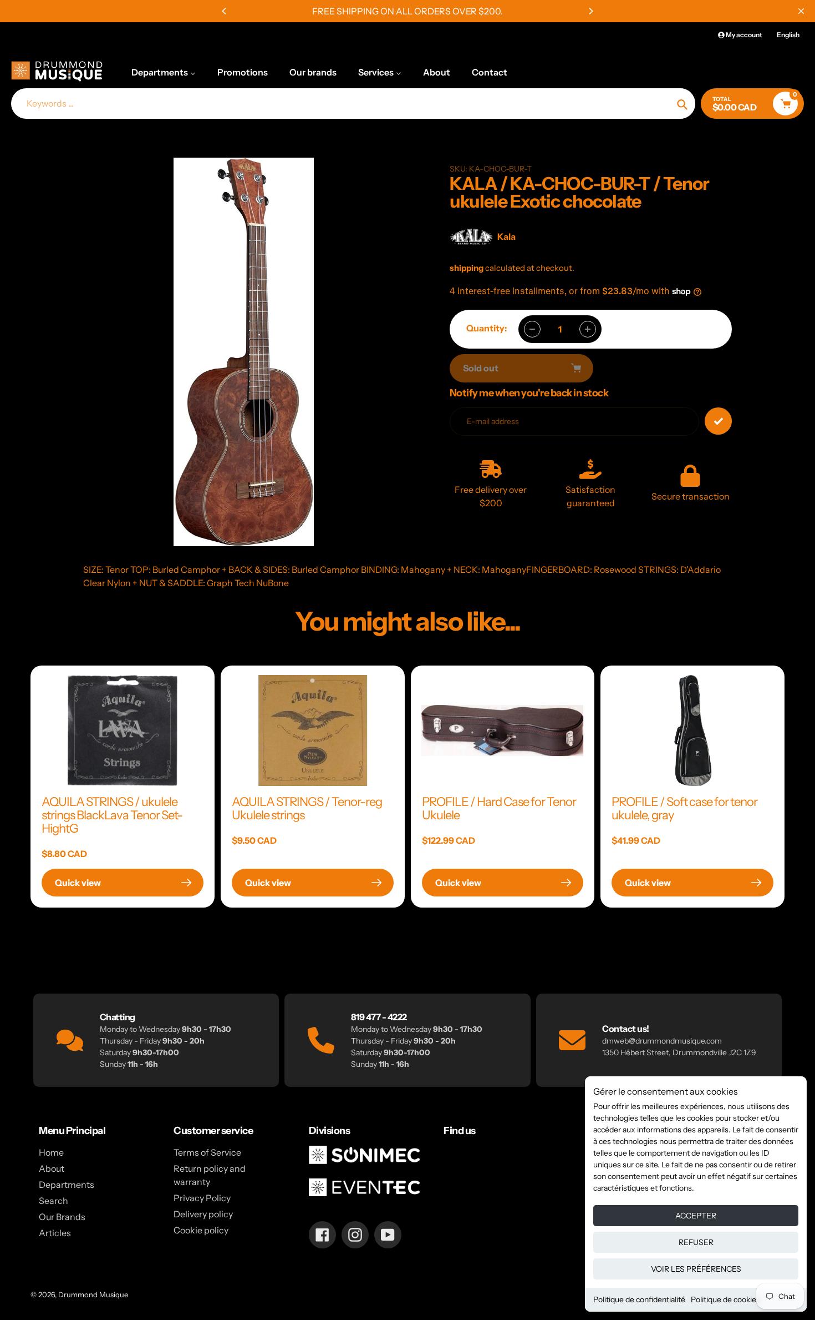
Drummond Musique (93, 1294)
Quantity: (486, 328)
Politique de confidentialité (639, 1299)
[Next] (590, 11)
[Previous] (224, 11)
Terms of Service (207, 1152)
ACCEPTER (695, 1216)
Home (51, 1152)
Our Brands (62, 1216)
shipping (466, 268)
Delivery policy (203, 1214)
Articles (55, 1232)
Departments (66, 1184)
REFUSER (696, 1242)
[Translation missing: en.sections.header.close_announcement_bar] (801, 11)
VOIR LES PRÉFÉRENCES (696, 1269)
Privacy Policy (202, 1197)
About (51, 1168)
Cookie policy (201, 1230)
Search (53, 1200)
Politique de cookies (725, 1299)
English (788, 35)
